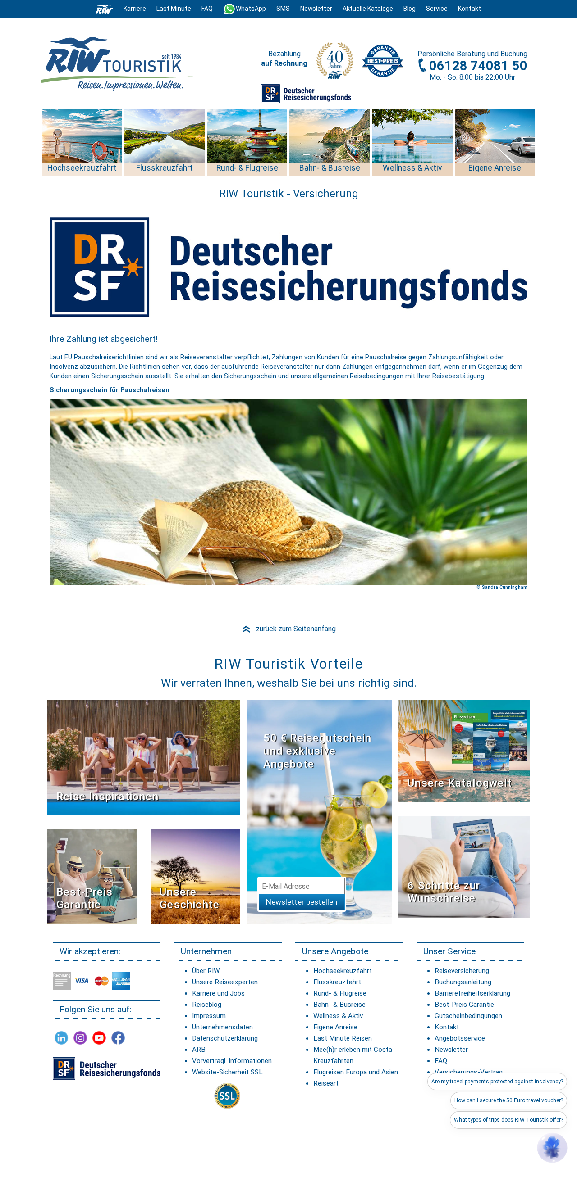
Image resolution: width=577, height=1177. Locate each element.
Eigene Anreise (335, 1027)
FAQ (207, 8)
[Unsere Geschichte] (195, 876)
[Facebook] (118, 1037)
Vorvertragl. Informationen (232, 1061)
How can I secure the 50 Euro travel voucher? (508, 1100)
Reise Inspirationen (107, 796)
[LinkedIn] (61, 1037)
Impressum (209, 1016)
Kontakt (447, 1027)
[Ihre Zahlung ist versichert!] (306, 93)
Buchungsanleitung (463, 982)
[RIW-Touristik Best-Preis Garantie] (92, 876)
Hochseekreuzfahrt (342, 971)
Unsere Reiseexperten (225, 982)
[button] (552, 1147)
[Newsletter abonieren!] (319, 812)
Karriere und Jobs (218, 993)
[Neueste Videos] (143, 757)
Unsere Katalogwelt (460, 783)
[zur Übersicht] (119, 64)
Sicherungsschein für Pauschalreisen (109, 390)
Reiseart (326, 1083)
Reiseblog (206, 1004)
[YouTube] (99, 1037)
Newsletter (451, 1050)
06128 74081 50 (478, 65)
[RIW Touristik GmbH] (105, 8)
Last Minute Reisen (342, 1038)
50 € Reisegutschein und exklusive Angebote (317, 751)
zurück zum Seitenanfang (288, 629)
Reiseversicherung (462, 971)
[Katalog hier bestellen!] (464, 751)
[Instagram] (80, 1037)
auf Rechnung (284, 63)
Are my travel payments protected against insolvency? (497, 1081)
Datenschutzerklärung (225, 1038)
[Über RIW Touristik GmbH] (334, 63)
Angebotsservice (460, 1038)
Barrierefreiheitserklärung (472, 993)
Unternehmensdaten (222, 1027)
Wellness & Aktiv (338, 1016)
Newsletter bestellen (301, 901)
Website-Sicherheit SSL (227, 1072)
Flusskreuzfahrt (337, 982)
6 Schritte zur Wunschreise (444, 892)
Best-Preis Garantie (84, 898)
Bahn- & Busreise (339, 1004)
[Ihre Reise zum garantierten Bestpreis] (382, 58)
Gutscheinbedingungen (468, 1016)
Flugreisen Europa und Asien (355, 1072)
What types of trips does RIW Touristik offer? (508, 1120)
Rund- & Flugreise (339, 993)
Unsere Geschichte (190, 898)
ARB (199, 1050)
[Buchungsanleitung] (464, 866)
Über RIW (206, 971)
